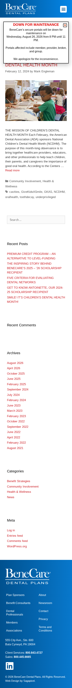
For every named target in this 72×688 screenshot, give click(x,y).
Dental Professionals (14, 613)
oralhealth (11, 197)
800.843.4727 (34, 652)
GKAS (48, 191)
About (42, 595)
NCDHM (59, 191)
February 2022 (16, 442)
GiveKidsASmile (31, 191)
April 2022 (13, 437)
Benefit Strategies (18, 481)
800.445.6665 (22, 656)
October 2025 (16, 373)
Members (12, 622)
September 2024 (17, 389)
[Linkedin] (9, 666)
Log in (11, 530)
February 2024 (16, 400)
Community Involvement (25, 181)
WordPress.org (17, 546)
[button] (63, 9)
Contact (43, 611)
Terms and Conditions (45, 629)
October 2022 (16, 421)
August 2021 (15, 448)
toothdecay (27, 197)
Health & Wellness (19, 491)
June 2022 (13, 432)
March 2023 (14, 410)
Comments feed (17, 541)
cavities (14, 191)
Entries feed (15, 535)
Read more (12, 170)
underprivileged (46, 197)
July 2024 (13, 395)
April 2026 (13, 368)
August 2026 (15, 363)
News (10, 497)
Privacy (43, 619)
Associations (14, 630)
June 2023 (13, 405)
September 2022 (17, 426)
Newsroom (45, 603)
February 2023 (16, 416)
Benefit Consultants (18, 603)
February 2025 (16, 384)
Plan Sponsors (15, 595)
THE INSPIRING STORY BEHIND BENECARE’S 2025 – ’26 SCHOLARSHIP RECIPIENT (34, 268)
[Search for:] (36, 220)
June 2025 (13, 379)
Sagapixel (29, 680)
